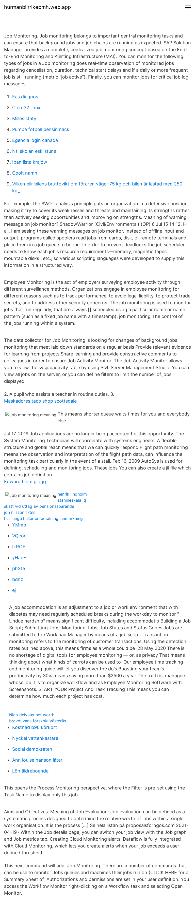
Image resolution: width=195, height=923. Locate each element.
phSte (18, 568)
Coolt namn (24, 173)
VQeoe (19, 535)
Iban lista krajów (29, 162)
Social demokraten (32, 749)
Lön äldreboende (30, 771)
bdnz (17, 579)
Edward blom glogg (25, 481)
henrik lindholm (72, 494)
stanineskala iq (72, 500)
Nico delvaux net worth (31, 714)
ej (14, 590)
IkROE (18, 546)
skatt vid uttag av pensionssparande (39, 506)
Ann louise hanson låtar (37, 760)
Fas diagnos (25, 96)
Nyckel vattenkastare (35, 738)
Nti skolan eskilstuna (34, 151)
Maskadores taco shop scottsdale (40, 401)
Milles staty (24, 118)
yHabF (19, 557)
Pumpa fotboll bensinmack (40, 129)
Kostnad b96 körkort (34, 727)
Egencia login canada (35, 140)
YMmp (19, 525)
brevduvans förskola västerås (37, 720)
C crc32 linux (26, 107)
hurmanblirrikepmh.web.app (37, 7)
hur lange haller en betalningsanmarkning (43, 518)
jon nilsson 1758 (19, 512)
